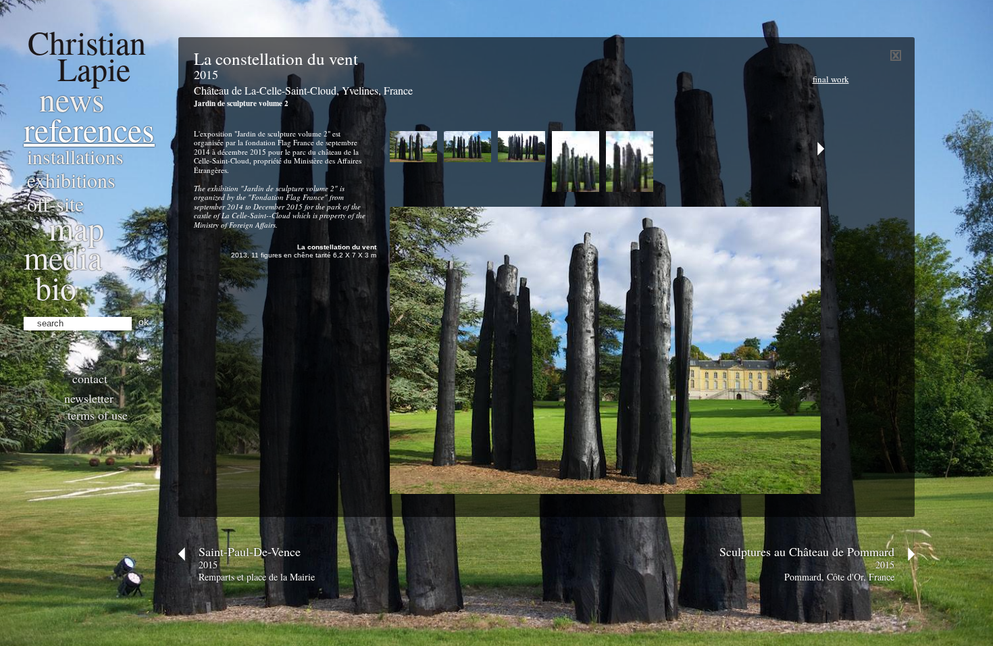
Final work (831, 79)
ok (143, 321)
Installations (75, 156)
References (89, 129)
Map (76, 227)
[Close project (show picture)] (895, 58)
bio (55, 287)
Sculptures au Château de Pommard (806, 551)
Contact (89, 378)
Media (63, 256)
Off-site (55, 203)
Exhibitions (71, 179)
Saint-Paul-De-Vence (250, 551)
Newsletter (88, 398)
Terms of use (98, 415)
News (72, 98)
